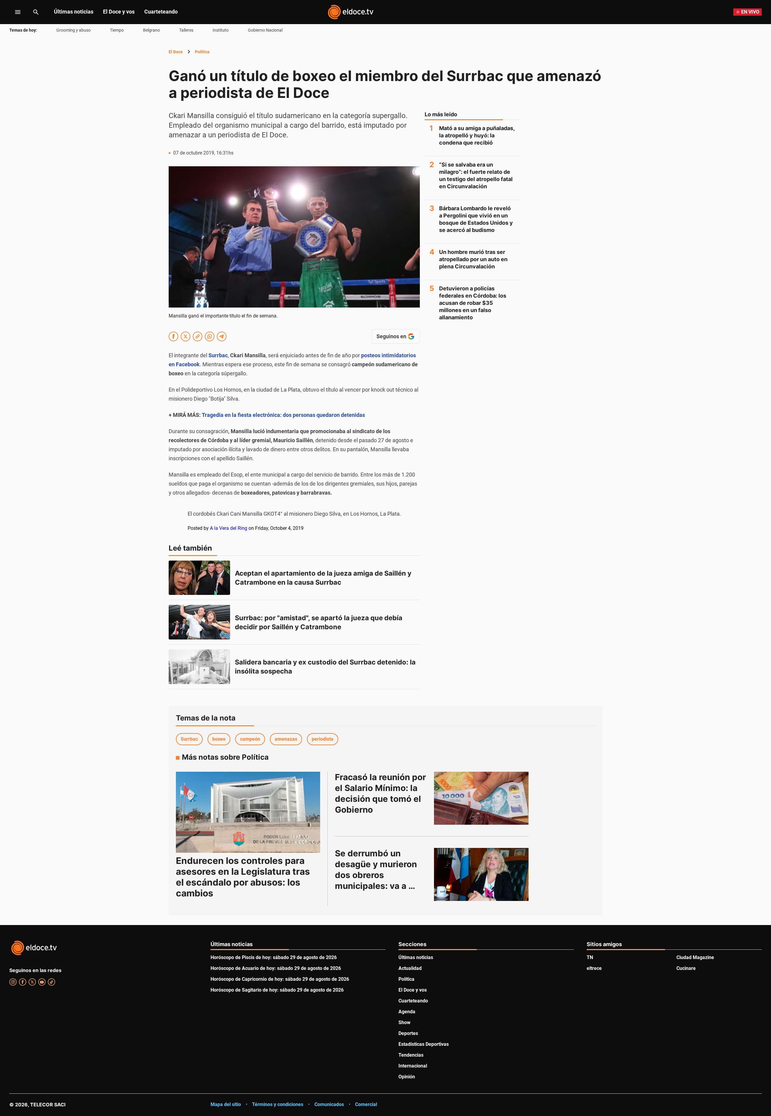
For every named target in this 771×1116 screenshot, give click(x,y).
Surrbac (189, 739)
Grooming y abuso (73, 30)
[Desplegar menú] (13, 12)
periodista (322, 739)
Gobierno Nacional (265, 30)
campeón (250, 739)
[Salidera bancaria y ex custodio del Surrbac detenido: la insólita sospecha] (199, 666)
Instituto (221, 30)
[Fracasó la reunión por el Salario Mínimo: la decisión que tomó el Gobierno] (481, 798)
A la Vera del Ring (228, 528)
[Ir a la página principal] (350, 12)
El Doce (176, 51)
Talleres (186, 30)
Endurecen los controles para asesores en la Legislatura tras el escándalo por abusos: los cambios (243, 877)
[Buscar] (35, 12)
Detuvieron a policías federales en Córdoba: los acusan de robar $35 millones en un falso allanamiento (472, 302)
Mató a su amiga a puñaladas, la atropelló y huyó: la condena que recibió (476, 135)
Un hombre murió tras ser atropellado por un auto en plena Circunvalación (473, 259)
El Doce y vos (119, 11)
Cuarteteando (161, 11)
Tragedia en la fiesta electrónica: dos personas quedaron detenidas (283, 415)
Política (202, 51)
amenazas (286, 739)
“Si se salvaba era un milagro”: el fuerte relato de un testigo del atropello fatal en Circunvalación (476, 175)
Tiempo (117, 30)
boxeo (219, 739)
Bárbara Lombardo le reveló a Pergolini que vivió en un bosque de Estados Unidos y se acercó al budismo (476, 219)
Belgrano (151, 30)
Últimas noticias (73, 11)
